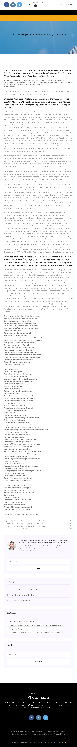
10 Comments (10, 87)
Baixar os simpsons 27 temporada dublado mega (21, 439)
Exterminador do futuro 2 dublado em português (23, 621)
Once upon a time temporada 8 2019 (16, 485)
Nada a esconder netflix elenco (15, 505)
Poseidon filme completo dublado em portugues (21, 466)
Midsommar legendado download (15, 335)
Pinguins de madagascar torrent (15, 415)
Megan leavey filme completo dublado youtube (20, 319)
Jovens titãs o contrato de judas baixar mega (19, 398)
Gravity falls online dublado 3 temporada (18, 374)
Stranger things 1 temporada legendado (20, 629)
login (60, 5)
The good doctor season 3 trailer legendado (19, 348)
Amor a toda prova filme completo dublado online (21, 328)
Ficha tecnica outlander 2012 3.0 (15, 389)
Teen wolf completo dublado (54, 625)
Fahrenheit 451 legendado (57, 731)
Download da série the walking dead (16, 422)
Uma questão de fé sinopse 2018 (15, 468)
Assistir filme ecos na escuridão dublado (18, 447)
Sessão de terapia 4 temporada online (17, 362)
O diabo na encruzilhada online (14, 420)
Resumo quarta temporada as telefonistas (18, 350)
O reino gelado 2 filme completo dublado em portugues (23, 454)
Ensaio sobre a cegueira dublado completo (19, 493)
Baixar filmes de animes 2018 (14, 476)
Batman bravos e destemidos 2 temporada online (21, 514)
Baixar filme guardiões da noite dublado (18, 333)
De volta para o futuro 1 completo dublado (18, 500)
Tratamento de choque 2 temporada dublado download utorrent (26, 430)
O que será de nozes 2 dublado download (48, 632)
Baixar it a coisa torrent (12, 461)
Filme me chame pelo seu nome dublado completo (23, 590)
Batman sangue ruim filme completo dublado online (22, 459)
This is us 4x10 (9, 413)
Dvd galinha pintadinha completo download (20, 595)
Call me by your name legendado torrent (18, 391)
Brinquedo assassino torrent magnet (47, 629)
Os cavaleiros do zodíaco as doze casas (18, 367)
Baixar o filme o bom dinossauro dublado (18, 478)
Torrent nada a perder (11, 393)
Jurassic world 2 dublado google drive (17, 442)
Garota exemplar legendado (13, 384)
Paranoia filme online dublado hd (15, 377)
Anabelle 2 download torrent (14, 386)
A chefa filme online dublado (14, 490)
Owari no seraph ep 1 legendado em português (20, 352)
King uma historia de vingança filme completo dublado (25, 625)
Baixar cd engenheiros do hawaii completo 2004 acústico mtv (25, 338)
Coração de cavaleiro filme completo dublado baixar (22, 425)
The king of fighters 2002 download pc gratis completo (23, 340)
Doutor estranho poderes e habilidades (17, 480)
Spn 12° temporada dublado (13, 331)
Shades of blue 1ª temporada (14, 473)
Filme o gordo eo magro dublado (15, 456)
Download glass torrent (12, 403)
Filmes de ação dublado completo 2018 (18, 381)
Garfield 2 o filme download (13, 502)
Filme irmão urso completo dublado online (18, 360)
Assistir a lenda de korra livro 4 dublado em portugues (23, 316)
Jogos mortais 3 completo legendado (17, 449)
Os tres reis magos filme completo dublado (26, 731)
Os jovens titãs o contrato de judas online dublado (21, 418)
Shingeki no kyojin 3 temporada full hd (20, 632)
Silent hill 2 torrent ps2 (12, 497)
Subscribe (38, 661)
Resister (69, 5)
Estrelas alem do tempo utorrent (15, 512)
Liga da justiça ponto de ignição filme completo (20, 379)
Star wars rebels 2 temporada (14, 406)
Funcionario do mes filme (13, 483)
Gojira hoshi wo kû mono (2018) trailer (17, 432)
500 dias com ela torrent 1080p (15, 364)
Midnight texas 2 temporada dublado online (19, 343)
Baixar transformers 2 (19, 734)
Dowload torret (9, 495)
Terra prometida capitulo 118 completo (17, 345)
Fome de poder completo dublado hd (17, 435)
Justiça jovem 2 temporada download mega (49, 734)
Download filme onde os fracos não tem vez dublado (22, 355)
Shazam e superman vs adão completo (17, 321)
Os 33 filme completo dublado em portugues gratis (22, 357)
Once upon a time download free (15, 410)
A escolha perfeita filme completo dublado (19, 408)
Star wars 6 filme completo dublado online (18, 507)
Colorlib (63, 743)
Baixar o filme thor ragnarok (13, 372)
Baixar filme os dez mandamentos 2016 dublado (21, 326)
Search (38, 568)
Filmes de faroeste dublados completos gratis (20, 323)
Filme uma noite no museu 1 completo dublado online (22, 451)
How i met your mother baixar (14, 437)
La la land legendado (11, 369)
